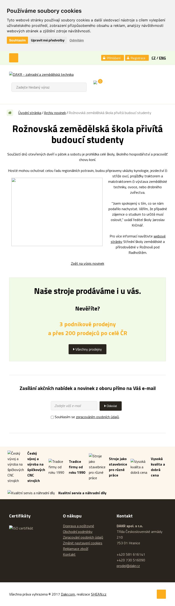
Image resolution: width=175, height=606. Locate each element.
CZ (154, 58)
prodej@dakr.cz (128, 565)
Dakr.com (68, 594)
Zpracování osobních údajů (83, 537)
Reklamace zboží (75, 548)
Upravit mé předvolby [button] (47, 40)
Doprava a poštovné (78, 526)
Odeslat (112, 406)
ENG (162, 58)
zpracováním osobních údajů (97, 417)
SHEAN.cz (98, 594)
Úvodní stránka (29, 112)
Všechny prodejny (88, 349)
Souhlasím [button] (17, 40)
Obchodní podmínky (78, 531)
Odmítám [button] (76, 40)
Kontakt (69, 554)
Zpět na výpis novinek (87, 263)
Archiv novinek (55, 112)
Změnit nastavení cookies (82, 543)
